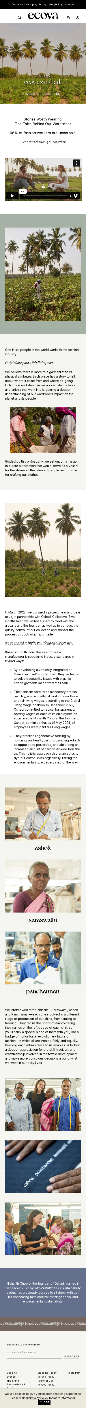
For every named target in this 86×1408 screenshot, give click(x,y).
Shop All (12, 1372)
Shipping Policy (46, 1372)
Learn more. (69, 4)
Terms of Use (45, 1380)
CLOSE (44, 1402)
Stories (11, 1376)
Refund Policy (45, 1376)
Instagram (74, 1372)
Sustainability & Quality (16, 1386)
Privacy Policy (45, 1384)
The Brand (13, 1380)
